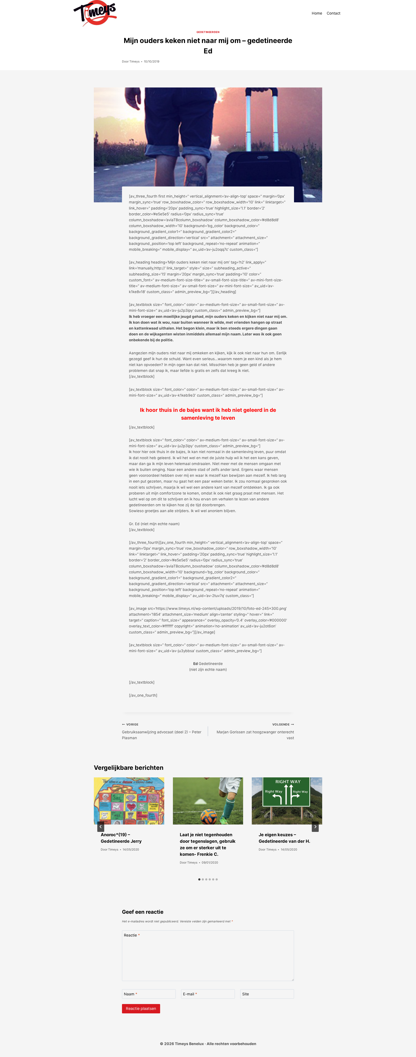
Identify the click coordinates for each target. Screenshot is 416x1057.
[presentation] (129, 800)
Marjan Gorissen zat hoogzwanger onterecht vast (255, 731)
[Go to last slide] (100, 826)
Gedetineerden (208, 32)
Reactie (132, 935)
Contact (333, 13)
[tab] (199, 879)
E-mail (190, 994)
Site (245, 994)
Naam (130, 994)
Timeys (134, 61)
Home (317, 13)
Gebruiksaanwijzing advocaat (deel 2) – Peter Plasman (161, 731)
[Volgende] (315, 826)
